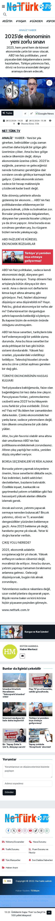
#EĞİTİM (7, 21)
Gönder (9, 792)
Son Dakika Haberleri (42, 860)
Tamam (5, 905)
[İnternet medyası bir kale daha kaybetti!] (14, 709)
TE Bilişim (35, 891)
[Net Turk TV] (29, 6)
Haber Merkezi (28, 649)
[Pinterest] (19, 830)
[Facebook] (8, 830)
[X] (13, 830)
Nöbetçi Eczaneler (15, 842)
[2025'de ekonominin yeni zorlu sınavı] (27, 93)
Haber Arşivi (12, 868)
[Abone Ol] (45, 113)
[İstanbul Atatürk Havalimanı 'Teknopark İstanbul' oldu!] (14, 680)
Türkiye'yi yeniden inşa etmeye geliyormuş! (39, 720)
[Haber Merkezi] (10, 651)
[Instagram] (24, 830)
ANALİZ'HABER (27, 30)
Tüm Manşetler (13, 860)
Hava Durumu (39, 842)
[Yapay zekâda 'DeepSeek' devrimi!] (41, 735)
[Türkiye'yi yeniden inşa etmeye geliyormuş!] (41, 709)
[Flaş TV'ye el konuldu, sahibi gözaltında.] (41, 680)
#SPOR (50, 21)
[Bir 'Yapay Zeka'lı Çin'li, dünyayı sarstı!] (14, 735)
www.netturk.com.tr (16, 610)
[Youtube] (30, 830)
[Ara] (5, 15)
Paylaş (9, 113)
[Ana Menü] (3, 6)
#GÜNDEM (36, 21)
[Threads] (41, 830)
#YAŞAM (21, 21)
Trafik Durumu (12, 849)
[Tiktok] (35, 830)
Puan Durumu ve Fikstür (38, 851)
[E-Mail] (22, 656)
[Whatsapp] (46, 830)
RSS (9, 881)
